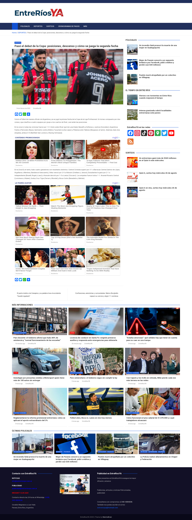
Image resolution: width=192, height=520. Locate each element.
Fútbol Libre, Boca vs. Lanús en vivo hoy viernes (91, 418)
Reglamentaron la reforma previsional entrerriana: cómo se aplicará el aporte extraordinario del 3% (39, 419)
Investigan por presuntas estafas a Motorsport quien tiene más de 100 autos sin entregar (39, 379)
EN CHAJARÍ (144, 451)
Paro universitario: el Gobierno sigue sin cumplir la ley (93, 378)
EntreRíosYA (37, 108)
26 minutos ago (77, 343)
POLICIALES (25, 26)
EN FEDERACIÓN (153, 451)
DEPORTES (38, 26)
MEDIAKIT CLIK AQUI (20, 493)
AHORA (72, 332)
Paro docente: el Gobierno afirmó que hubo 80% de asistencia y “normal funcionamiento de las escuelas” (37, 339)
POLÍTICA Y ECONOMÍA (20, 332)
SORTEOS (50, 26)
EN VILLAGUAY (102, 451)
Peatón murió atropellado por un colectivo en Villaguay (157, 76)
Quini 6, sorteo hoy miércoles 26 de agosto (158, 173)
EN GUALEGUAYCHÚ (19, 451)
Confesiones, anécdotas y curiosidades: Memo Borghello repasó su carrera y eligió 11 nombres (96, 294)
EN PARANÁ (59, 451)
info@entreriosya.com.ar (22, 481)
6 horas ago (19, 424)
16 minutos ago (20, 343)
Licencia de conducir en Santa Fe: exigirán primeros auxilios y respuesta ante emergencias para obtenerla (93, 339)
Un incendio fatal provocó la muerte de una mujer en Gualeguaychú (158, 46)
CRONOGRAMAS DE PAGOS (69, 26)
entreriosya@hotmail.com (107, 508)
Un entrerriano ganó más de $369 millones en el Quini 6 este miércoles (157, 159)
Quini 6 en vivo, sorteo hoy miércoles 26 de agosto (158, 189)
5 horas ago (132, 343)
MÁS (85, 26)
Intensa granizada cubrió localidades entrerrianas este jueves (155, 111)
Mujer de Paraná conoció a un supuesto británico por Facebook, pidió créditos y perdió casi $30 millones (156, 62)
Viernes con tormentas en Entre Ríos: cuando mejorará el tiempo (155, 97)
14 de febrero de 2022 (23, 108)
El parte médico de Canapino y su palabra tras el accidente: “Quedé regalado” (39, 294)
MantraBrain (107, 517)
